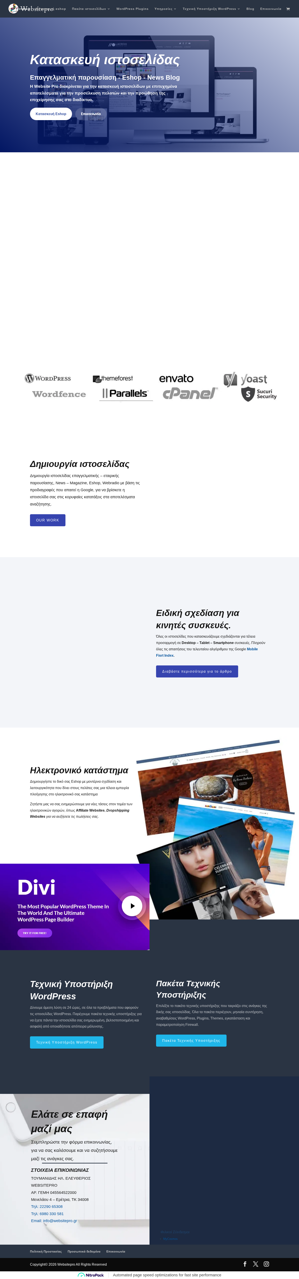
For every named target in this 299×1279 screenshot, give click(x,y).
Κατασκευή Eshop (51, 114)
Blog (250, 9)
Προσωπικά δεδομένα (84, 1251)
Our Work (47, 520)
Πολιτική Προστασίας (46, 1251)
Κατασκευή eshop (51, 9)
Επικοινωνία (270, 9)
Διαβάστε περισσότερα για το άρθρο (197, 671)
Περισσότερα (65, 329)
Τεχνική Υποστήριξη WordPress (209, 9)
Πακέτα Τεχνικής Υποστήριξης (191, 1040)
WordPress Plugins (132, 9)
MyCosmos (170, 1238)
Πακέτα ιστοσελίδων (89, 9)
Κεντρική (22, 9)
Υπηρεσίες (163, 9)
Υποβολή (269, 1202)
